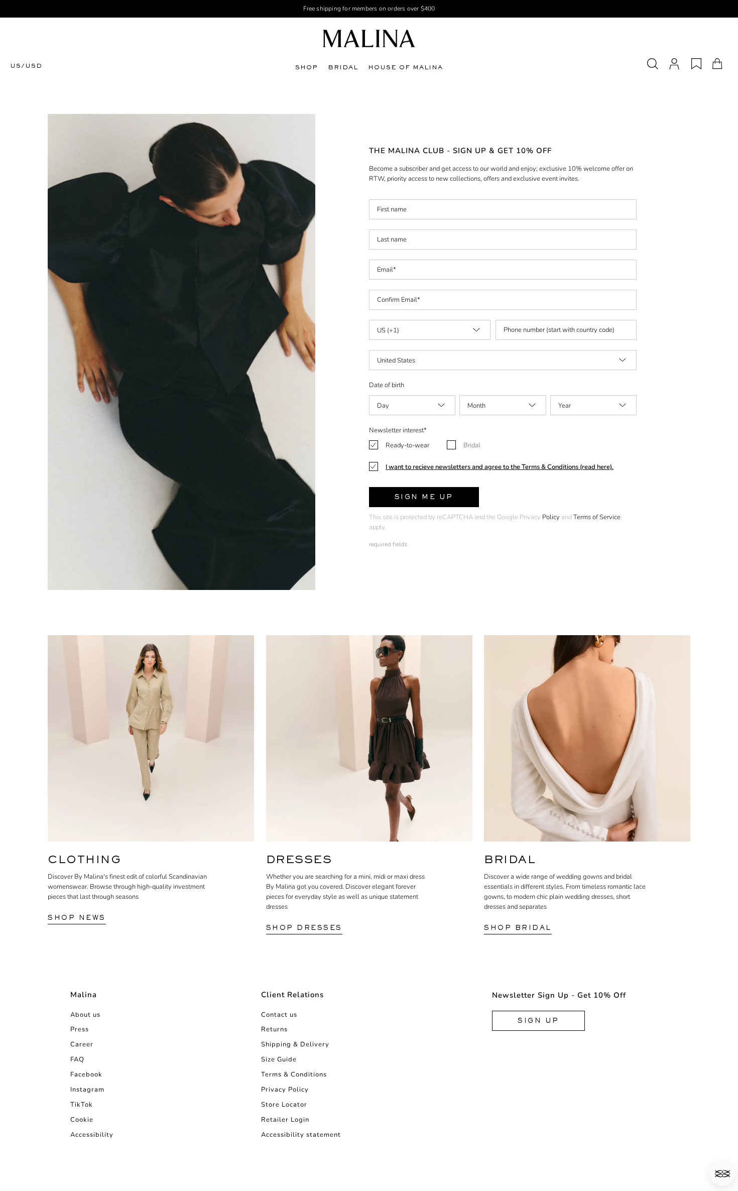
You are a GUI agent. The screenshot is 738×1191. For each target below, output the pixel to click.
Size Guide (279, 1059)
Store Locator (284, 1104)
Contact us (279, 1014)
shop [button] (306, 67)
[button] (722, 1173)
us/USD (26, 66)
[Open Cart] (717, 63)
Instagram (87, 1089)
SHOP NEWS (77, 917)
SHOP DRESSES (304, 927)
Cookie (81, 1119)
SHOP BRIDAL (518, 927)
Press (79, 1029)
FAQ (77, 1059)
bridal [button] (343, 67)
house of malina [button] (405, 67)
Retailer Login (285, 1119)
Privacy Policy (285, 1089)
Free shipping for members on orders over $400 (369, 9)
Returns (274, 1029)
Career (81, 1044)
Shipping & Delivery (295, 1044)
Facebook (86, 1074)
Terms (582, 517)
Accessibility (91, 1134)
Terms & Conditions (294, 1074)
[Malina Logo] (369, 38)
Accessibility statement (301, 1134)
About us (85, 1014)
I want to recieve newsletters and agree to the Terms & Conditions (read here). (499, 466)
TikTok (81, 1104)
